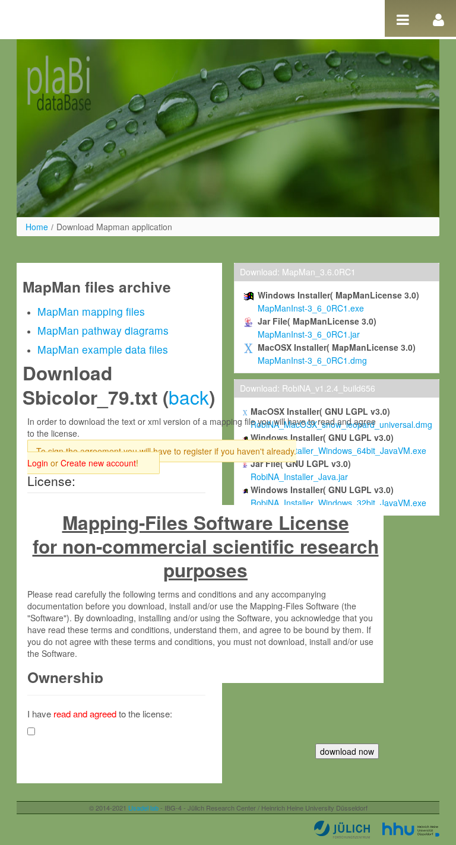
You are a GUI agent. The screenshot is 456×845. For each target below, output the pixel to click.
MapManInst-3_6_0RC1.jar (309, 334)
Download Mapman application (114, 227)
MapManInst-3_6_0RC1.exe (311, 308)
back (189, 396)
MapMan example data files (102, 349)
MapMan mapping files (91, 311)
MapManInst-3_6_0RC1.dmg (312, 360)
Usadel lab (143, 807)
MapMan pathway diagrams (103, 330)
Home (37, 227)
